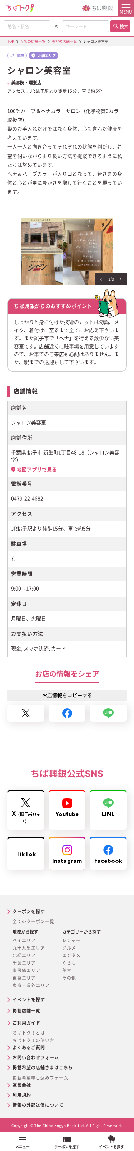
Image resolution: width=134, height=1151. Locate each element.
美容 (66, 970)
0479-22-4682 (27, 498)
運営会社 (22, 1085)
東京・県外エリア (31, 985)
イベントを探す (29, 999)
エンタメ (71, 955)
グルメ (69, 948)
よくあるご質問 (29, 1047)
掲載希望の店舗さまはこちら (43, 1067)
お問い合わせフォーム (36, 1057)
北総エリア (24, 955)
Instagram (67, 861)
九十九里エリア (29, 948)
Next (120, 279)
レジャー (71, 940)
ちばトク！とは (29, 1033)
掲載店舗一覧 (26, 1011)
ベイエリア (24, 940)
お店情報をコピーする (67, 695)
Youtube (67, 814)
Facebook (108, 861)
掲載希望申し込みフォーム (40, 1078)
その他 (69, 978)
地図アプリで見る (37, 469)
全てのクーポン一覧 (33, 921)
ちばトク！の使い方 (33, 1040)
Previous (101, 279)
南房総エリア (26, 970)
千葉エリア (24, 963)
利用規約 (22, 1095)
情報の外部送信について (38, 1105)
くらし (69, 963)
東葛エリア (24, 978)
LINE (108, 814)
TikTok (26, 854)
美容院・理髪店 (26, 82)
